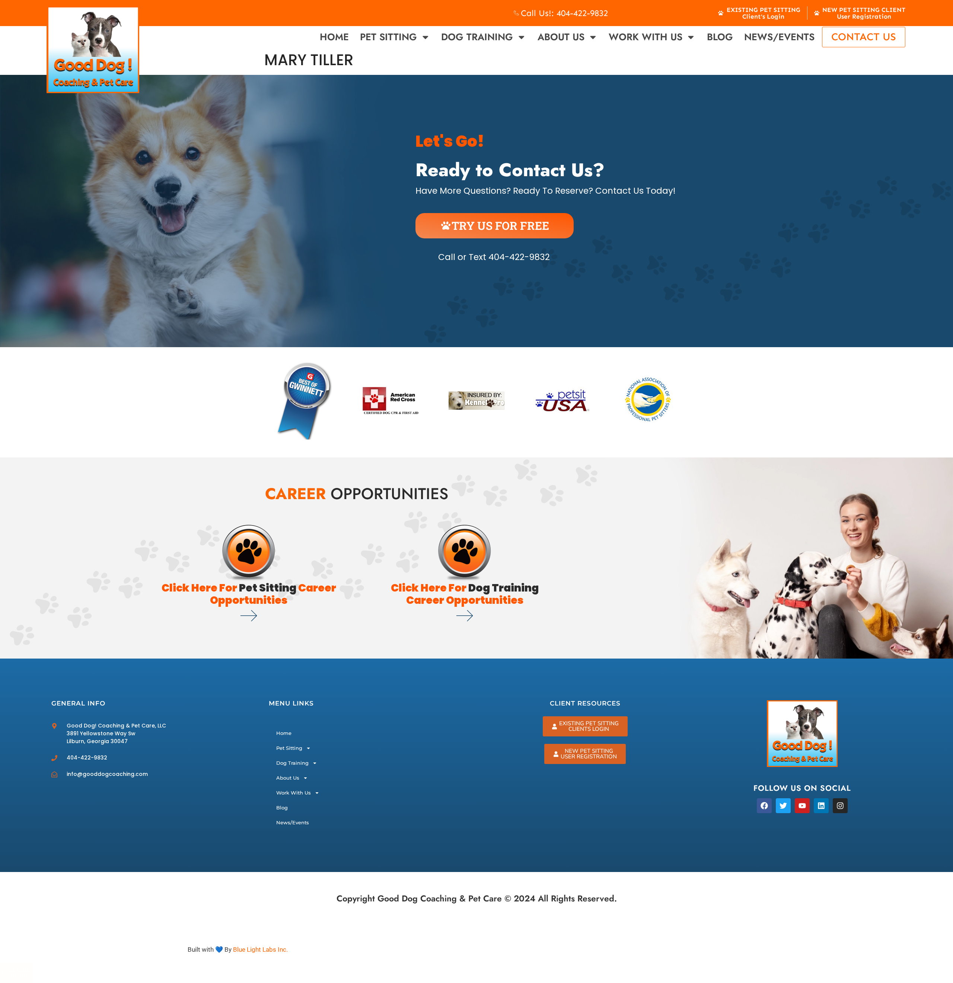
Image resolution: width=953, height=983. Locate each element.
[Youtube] (802, 805)
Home (334, 37)
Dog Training (477, 37)
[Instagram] (840, 805)
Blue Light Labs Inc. (260, 949)
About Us (561, 37)
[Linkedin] (821, 805)
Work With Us (645, 37)
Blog (720, 37)
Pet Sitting (388, 37)
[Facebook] (764, 805)
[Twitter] (783, 805)
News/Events (779, 37)
